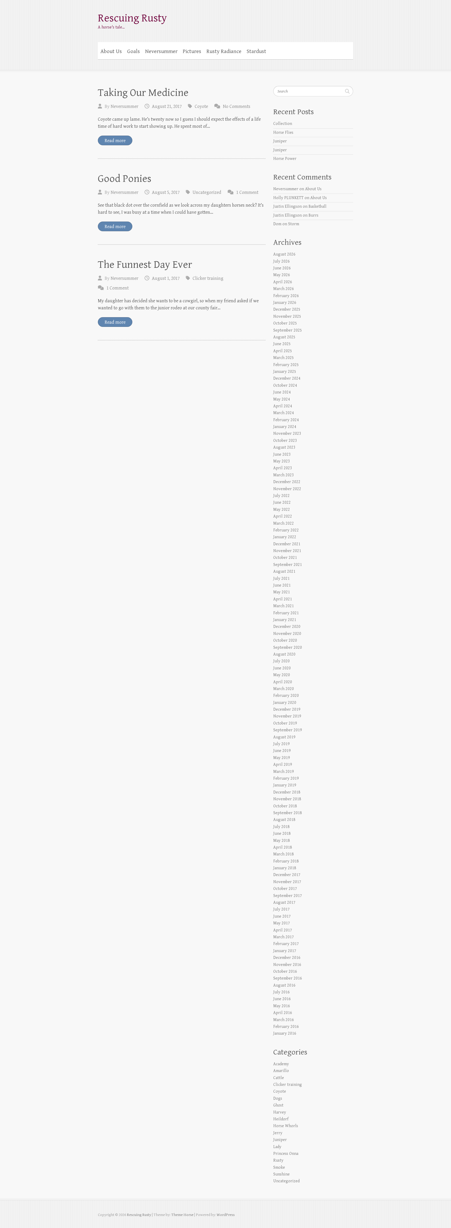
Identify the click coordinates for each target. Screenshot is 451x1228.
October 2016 (285, 971)
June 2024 (282, 392)
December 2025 (286, 309)
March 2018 (283, 854)
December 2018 (286, 792)
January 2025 (284, 371)
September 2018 (287, 812)
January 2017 (284, 950)
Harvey (279, 1112)
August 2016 (284, 985)
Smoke (279, 1167)
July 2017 (281, 909)
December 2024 (286, 378)
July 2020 (281, 661)
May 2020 (281, 675)
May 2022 (281, 509)
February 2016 (286, 1026)
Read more (115, 140)
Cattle (278, 1077)
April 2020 (282, 682)
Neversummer (161, 51)
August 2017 (284, 902)
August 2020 (284, 654)
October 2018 (285, 806)
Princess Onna (285, 1153)
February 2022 (286, 530)
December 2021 (286, 544)
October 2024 (285, 385)
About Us (111, 51)
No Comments (236, 106)
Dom (277, 224)
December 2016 (286, 957)
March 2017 (283, 937)
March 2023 (283, 475)
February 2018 (286, 861)
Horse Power (284, 158)
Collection (282, 123)
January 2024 (284, 426)
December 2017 (286, 874)
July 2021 (281, 578)
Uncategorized (207, 192)
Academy (281, 1064)
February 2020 (286, 695)
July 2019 (281, 744)
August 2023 (284, 447)
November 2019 (287, 716)
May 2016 (281, 1006)
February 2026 (286, 295)
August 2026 (284, 254)
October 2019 (285, 723)
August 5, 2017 (166, 192)
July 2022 (281, 495)
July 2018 (281, 826)
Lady (277, 1146)
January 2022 (284, 537)
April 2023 (282, 468)
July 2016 (281, 992)
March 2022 (283, 523)
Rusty (278, 1160)
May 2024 (281, 399)
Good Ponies (124, 179)
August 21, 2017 (167, 106)
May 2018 (281, 840)
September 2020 (287, 647)
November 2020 (287, 633)
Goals (133, 51)
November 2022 (287, 488)
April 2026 (282, 282)
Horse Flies (283, 132)
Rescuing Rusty (132, 18)
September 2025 (287, 330)
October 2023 (285, 440)
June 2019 (282, 750)
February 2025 (286, 364)
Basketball (317, 206)
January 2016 (284, 1033)
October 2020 (285, 640)
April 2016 (282, 1012)
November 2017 (287, 881)
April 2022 (282, 516)
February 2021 (286, 613)
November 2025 (287, 316)
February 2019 (286, 778)
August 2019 (284, 737)
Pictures (192, 51)
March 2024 (283, 412)
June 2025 (282, 343)
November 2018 (287, 799)
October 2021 (285, 557)
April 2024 (282, 406)
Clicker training (208, 278)
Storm (293, 224)
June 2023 (282, 454)
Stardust (256, 51)
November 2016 (287, 964)
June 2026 (282, 268)
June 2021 (282, 585)
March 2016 (283, 1019)
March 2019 (283, 771)
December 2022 (286, 481)
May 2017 (281, 923)
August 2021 (284, 571)
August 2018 (284, 819)
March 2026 (283, 288)
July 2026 (281, 261)
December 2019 (286, 709)
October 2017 (285, 888)
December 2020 (286, 626)
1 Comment (247, 192)
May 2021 (281, 592)
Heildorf (280, 1119)
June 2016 (282, 999)
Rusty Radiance (223, 51)
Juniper (280, 141)
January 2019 (284, 785)
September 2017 (287, 895)
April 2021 (282, 599)
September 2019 (287, 730)
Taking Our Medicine (143, 93)
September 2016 (287, 978)
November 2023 (287, 433)
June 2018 (282, 833)
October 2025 (285, 323)
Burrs (313, 215)
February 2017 (286, 943)
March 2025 (283, 357)
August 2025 (284, 337)
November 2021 (287, 550)
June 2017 (282, 916)
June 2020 (282, 668)
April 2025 (282, 351)
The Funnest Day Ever (145, 265)
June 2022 (282, 502)
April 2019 (282, 764)
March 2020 (283, 688)
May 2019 (281, 757)
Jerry (277, 1133)
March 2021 (283, 606)
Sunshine (281, 1174)
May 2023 (281, 461)
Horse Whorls (285, 1125)
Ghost (278, 1105)
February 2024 (286, 420)
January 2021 (284, 619)
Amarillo (281, 1070)
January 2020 (284, 702)
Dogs (277, 1098)
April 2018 (282, 847)
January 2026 (284, 302)
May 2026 (281, 275)
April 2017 (282, 930)
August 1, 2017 (166, 278)
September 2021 (287, 564)
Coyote (201, 106)
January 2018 (284, 868)
